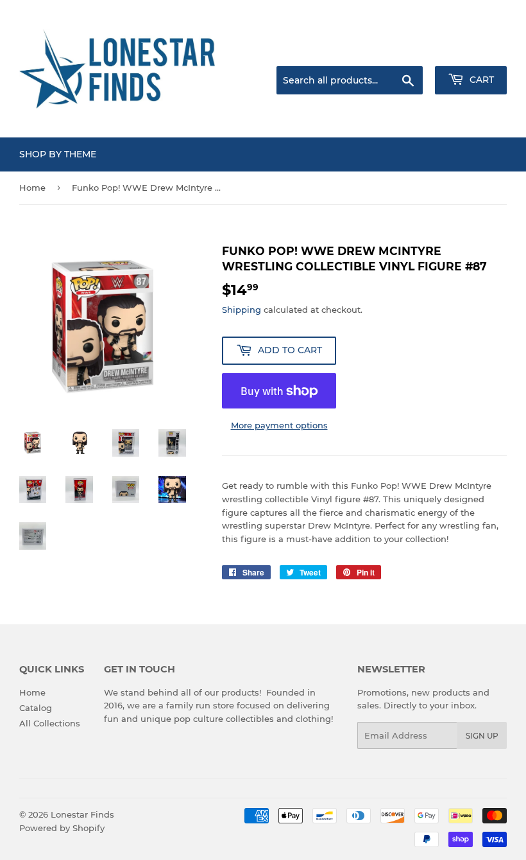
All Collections (49, 723)
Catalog (35, 708)
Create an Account (471, 50)
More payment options (279, 425)
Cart (480, 79)
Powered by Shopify (62, 828)
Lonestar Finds (82, 814)
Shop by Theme (57, 154)
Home (32, 187)
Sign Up (482, 736)
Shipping (241, 309)
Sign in (405, 50)
